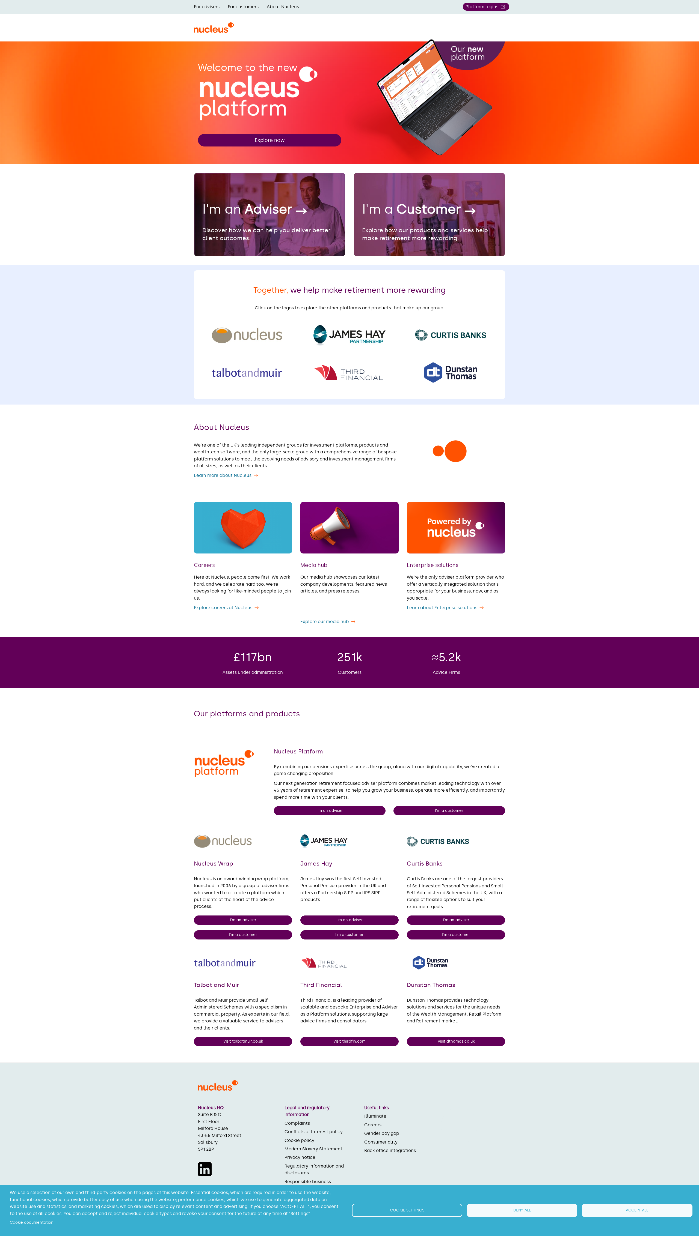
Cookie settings (407, 1210)
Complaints (297, 1123)
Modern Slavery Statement (313, 1148)
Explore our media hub (324, 621)
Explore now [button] (270, 140)
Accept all (637, 1210)
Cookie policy (299, 1140)
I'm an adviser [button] (329, 810)
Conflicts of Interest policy (314, 1131)
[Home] (214, 30)
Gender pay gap (381, 1133)
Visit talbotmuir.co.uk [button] (243, 1041)
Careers (372, 1124)
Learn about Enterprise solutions (442, 607)
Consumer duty (381, 1142)
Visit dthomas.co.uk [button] (456, 1041)
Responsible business (308, 1181)
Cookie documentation (32, 1222)
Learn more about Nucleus (222, 475)
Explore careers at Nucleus (223, 607)
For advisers (207, 6)
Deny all (522, 1210)
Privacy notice (300, 1157)
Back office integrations (390, 1150)
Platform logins (482, 6)
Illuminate (375, 1116)
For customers (243, 6)
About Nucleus (283, 6)
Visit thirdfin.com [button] (349, 1041)
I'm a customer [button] (449, 810)
